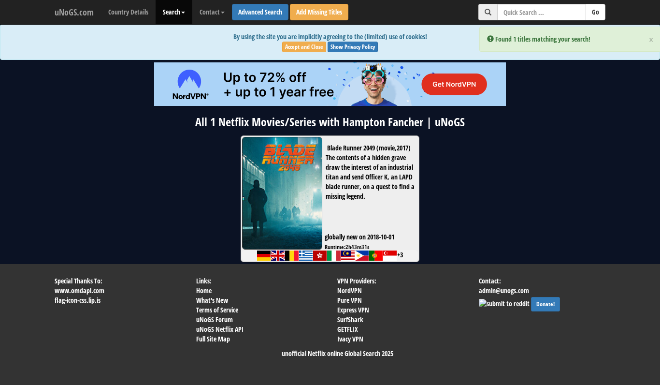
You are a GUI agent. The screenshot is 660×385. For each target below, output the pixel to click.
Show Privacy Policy (352, 47)
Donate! (545, 304)
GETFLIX (347, 329)
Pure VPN (349, 300)
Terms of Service (217, 309)
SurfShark (350, 319)
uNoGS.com (74, 12)
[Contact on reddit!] (505, 302)
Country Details (128, 11)
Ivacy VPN (350, 338)
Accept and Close (304, 47)
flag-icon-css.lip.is (77, 300)
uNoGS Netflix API (220, 329)
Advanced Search (260, 11)
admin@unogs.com (504, 290)
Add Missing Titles (319, 11)
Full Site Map (213, 338)
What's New (212, 300)
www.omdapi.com (79, 290)
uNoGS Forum (214, 319)
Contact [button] (210, 11)
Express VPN (353, 309)
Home (204, 290)
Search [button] (171, 11)
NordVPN (349, 290)
